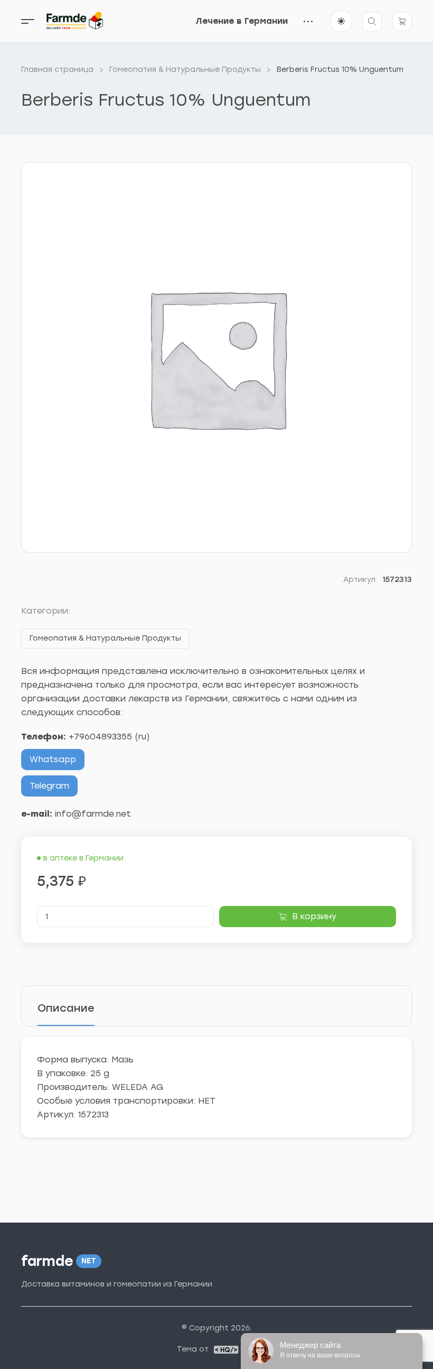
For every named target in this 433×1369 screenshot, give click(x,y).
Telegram (49, 786)
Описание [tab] (66, 1008)
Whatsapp (53, 759)
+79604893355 (100, 737)
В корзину (314, 916)
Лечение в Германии (241, 21)
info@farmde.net (93, 814)
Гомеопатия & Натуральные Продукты (105, 638)
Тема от (193, 1349)
